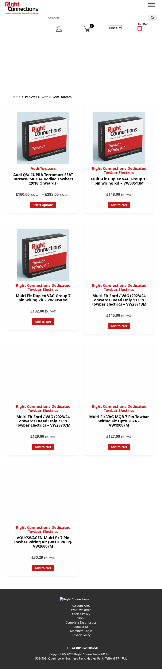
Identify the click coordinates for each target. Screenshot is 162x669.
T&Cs (81, 618)
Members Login (81, 631)
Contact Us (81, 627)
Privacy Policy (81, 635)
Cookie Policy (81, 614)
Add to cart (119, 205)
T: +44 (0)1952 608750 (82, 648)
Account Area (81, 606)
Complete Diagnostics (81, 622)
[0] (87, 28)
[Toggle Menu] (151, 6)
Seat (44, 97)
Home (15, 97)
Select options (43, 205)
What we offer (81, 610)
